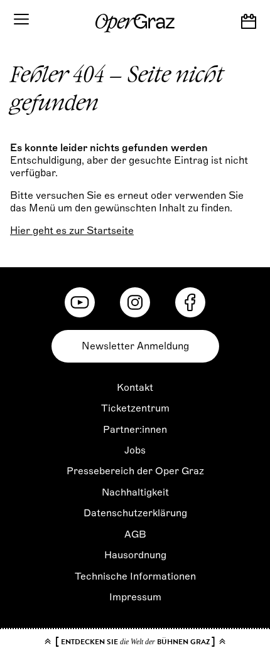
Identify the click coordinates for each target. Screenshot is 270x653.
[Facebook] (190, 302)
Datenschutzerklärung (135, 513)
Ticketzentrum (135, 408)
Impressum (135, 597)
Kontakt (135, 387)
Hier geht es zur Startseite (72, 231)
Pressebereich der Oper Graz (135, 471)
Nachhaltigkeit (135, 492)
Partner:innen (135, 429)
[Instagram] (135, 302)
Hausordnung (135, 555)
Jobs (135, 450)
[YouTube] (80, 302)
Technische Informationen (135, 576)
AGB (135, 534)
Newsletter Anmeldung (135, 346)
